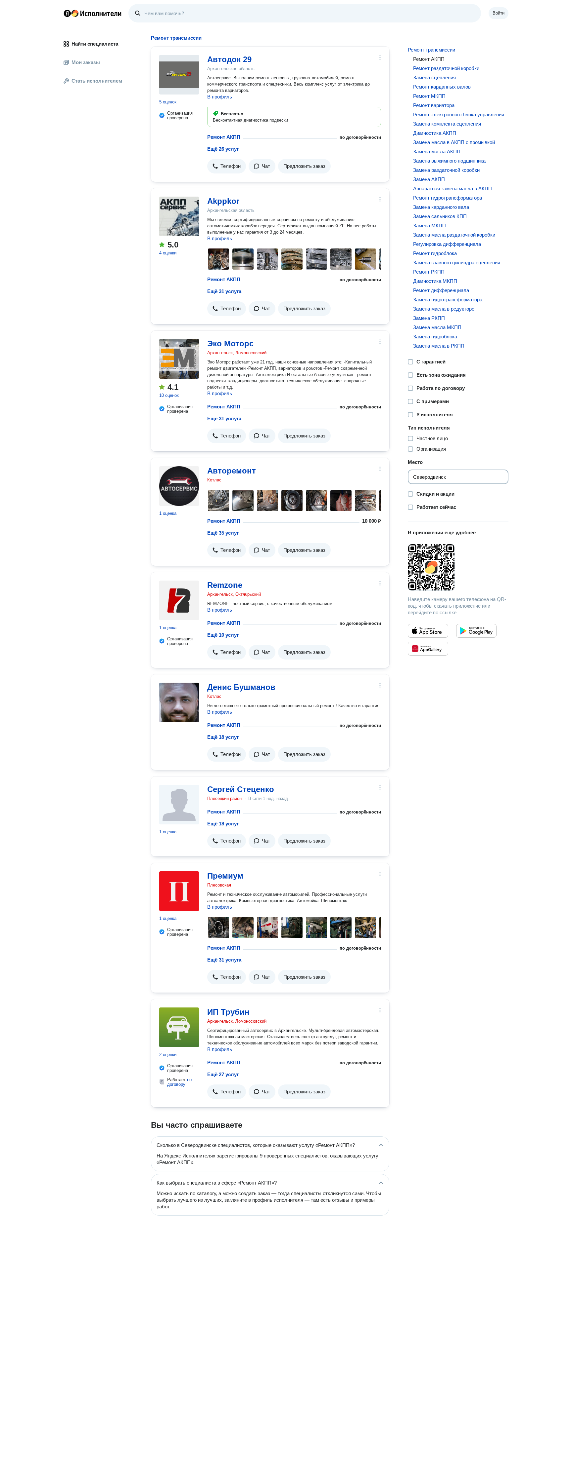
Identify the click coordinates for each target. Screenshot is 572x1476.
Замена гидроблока (435, 336)
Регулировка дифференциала (447, 244)
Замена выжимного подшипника (449, 161)
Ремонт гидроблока (435, 253)
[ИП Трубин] (179, 1027)
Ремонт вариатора (433, 105)
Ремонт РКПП (429, 272)
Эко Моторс (230, 343)
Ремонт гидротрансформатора (447, 198)
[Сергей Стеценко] (179, 804)
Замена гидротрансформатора (447, 299)
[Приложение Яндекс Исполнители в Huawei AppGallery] (428, 649)
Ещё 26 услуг (223, 149)
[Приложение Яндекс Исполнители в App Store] (428, 631)
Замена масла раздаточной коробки (454, 235)
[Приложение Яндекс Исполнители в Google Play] (476, 631)
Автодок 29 (229, 59)
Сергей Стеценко (240, 789)
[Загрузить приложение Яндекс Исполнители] (458, 567)
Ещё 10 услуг (223, 635)
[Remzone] (179, 600)
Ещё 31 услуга (224, 291)
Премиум (225, 875)
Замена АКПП (429, 179)
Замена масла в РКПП (438, 346)
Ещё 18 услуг (223, 737)
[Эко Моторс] (179, 359)
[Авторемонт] (179, 486)
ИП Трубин (228, 1011)
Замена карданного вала (441, 207)
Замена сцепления (434, 77)
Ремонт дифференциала (441, 290)
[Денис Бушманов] (179, 702)
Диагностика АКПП (434, 133)
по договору (179, 1082)
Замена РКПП (429, 318)
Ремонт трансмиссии (431, 50)
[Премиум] (179, 891)
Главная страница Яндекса (67, 13)
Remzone (224, 585)
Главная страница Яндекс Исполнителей (93, 13)
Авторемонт (231, 470)
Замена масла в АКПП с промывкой (454, 142)
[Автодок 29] (179, 75)
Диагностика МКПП (435, 281)
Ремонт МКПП (429, 96)
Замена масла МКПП (437, 327)
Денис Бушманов (241, 687)
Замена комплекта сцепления (447, 124)
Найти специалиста (95, 44)
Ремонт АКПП (223, 137)
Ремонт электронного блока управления (458, 114)
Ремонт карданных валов (442, 87)
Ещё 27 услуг (223, 1074)
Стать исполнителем (97, 81)
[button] (226, 166)
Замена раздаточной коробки (446, 170)
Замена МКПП (429, 225)
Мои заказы (86, 62)
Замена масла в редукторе (443, 309)
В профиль (219, 96)
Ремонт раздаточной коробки (446, 68)
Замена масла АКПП (436, 151)
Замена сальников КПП (440, 216)
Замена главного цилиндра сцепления (456, 262)
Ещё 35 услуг (223, 533)
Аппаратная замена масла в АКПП (452, 188)
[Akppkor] (179, 216)
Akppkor (223, 201)
